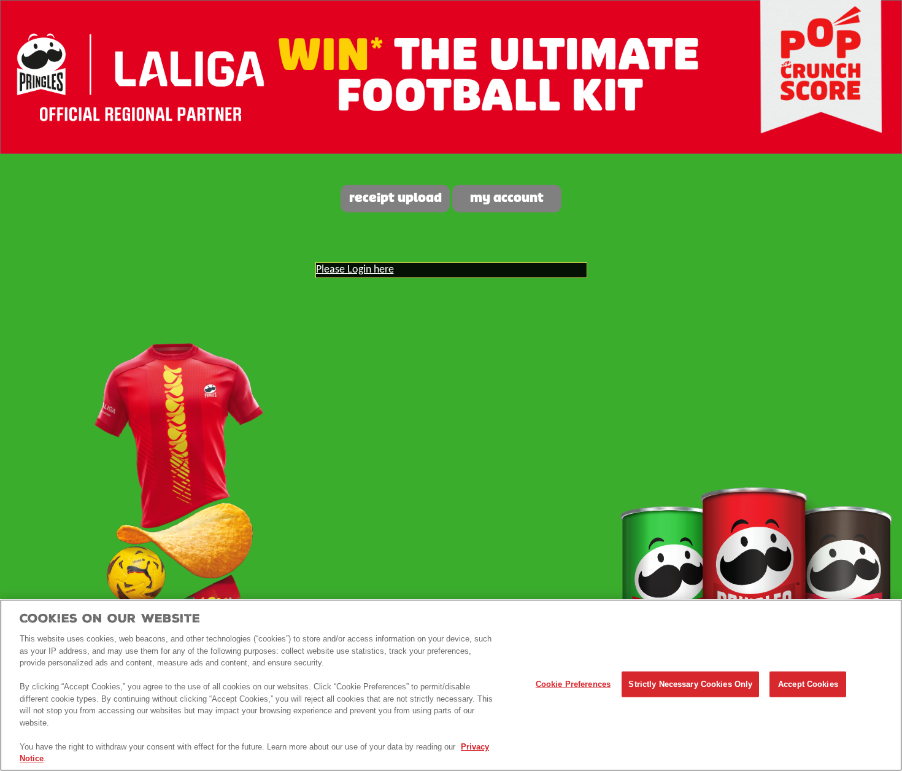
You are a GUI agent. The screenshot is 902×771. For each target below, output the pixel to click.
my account (507, 198)
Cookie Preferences (573, 684)
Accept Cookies (808, 684)
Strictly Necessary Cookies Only (690, 684)
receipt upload (395, 198)
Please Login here (355, 270)
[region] (451, 685)
